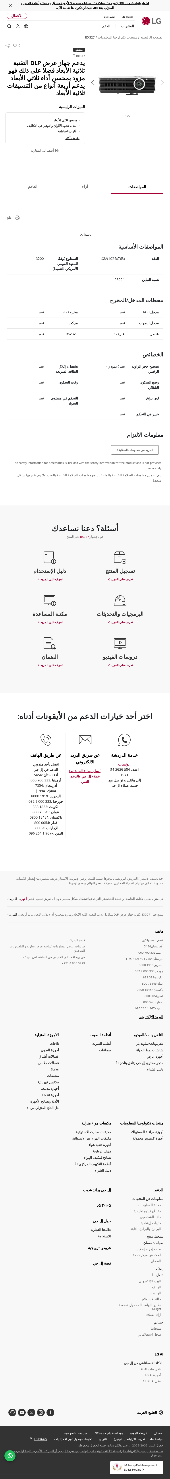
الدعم (32, 186)
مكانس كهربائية (48, 1082)
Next (92, 82)
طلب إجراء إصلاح (149, 1249)
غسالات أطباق (49, 1056)
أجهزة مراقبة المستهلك (147, 1132)
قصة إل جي (102, 1263)
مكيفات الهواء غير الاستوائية (91, 1138)
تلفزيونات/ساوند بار (149, 1043)
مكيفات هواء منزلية (96, 1123)
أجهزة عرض (155, 1056)
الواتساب (155, 1293)
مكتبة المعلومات (149, 1205)
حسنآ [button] (87, 235)
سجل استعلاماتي (149, 1334)
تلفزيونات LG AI (150, 1369)
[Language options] (26, 26)
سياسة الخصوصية (75, 1433)
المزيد (13, 899)
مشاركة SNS (7, 45)
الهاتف (156, 1287)
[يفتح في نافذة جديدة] (50, 1412)
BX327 (84, 537)
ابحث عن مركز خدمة (147, 1255)
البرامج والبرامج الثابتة (145, 1229)
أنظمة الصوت (100, 1035)
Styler (55, 1069)
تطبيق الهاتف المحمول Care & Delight (140, 1307)
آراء (85, 186)
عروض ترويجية (99, 1248)
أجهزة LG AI (50, 1095)
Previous (162, 82)
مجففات (53, 1076)
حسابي (158, 1322)
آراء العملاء (153, 1315)
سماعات (105, 1050)
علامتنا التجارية (101, 1230)
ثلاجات (54, 1043)
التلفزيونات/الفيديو (148, 1035)
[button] (127, 82)
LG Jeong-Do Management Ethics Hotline (140, 1467)
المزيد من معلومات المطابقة (135, 450)
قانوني (103, 1439)
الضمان (156, 1261)
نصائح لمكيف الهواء (97, 1157)
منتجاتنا (156, 1328)
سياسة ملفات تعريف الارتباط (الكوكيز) (138, 1439)
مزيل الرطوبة (102, 1151)
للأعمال (17, 15)
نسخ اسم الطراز (73, 56)
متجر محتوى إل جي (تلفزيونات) (141, 1063)
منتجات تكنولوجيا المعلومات (141, 1123)
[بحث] (9, 26)
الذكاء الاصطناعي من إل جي (143, 1363)
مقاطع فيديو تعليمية (147, 1211)
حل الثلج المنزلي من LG (42, 1108)
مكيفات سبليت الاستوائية (93, 1132)
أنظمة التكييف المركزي (95, 1164)
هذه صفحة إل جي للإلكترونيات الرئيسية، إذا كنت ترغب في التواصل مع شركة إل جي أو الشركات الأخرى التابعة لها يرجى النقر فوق (88, 1453)
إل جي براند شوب (97, 1190)
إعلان (159, 1268)
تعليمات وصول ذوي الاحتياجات (73, 1439)
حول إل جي (102, 1221)
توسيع (7, 107)
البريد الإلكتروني (151, 1017)
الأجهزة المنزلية (47, 1035)
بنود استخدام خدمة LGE (108, 1433)
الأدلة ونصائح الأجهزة (44, 1101)
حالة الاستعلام (151, 1299)
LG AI (159, 1354)
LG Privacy (40, 1439)
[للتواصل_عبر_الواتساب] (9, 1455)
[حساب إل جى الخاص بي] (17, 26)
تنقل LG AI (154, 1381)
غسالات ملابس (48, 1063)
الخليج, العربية (147, 1412)
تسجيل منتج (155, 1236)
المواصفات (137, 187)
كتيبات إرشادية (151, 1223)
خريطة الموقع (138, 1433)
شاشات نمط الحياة (149, 1050)
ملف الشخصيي (150, 1217)
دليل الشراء (155, 1069)
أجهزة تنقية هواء (100, 1145)
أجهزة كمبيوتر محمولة (148, 1138)
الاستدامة (104, 1236)
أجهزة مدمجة (50, 1088)
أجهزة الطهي (50, 1050)
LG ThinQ (104, 1205)
